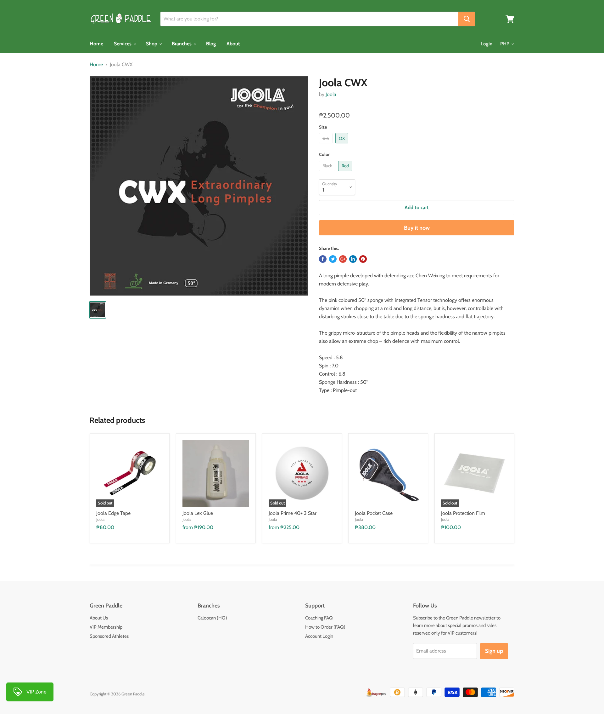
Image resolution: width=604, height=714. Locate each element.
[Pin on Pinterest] (363, 259)
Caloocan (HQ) (212, 618)
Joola (331, 94)
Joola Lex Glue (197, 513)
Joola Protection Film (463, 513)
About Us (99, 618)
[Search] (466, 19)
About (233, 44)
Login (486, 44)
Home (96, 44)
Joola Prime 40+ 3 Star (292, 513)
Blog (211, 44)
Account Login (319, 636)
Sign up (494, 651)
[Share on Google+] (343, 259)
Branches (182, 44)
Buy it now (417, 227)
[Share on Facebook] (323, 259)
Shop (152, 44)
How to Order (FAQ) (325, 627)
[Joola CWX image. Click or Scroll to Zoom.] (199, 185)
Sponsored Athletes (109, 636)
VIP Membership (106, 627)
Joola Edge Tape (113, 513)
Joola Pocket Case (374, 513)
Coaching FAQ (319, 618)
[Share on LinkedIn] (353, 259)
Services (123, 44)
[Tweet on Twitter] (333, 259)
